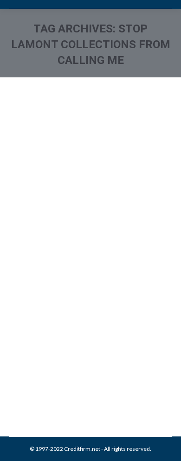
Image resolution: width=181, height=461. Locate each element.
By (76, 378)
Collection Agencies (46, 368)
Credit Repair (89, 368)
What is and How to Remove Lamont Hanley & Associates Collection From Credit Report (88, 320)
